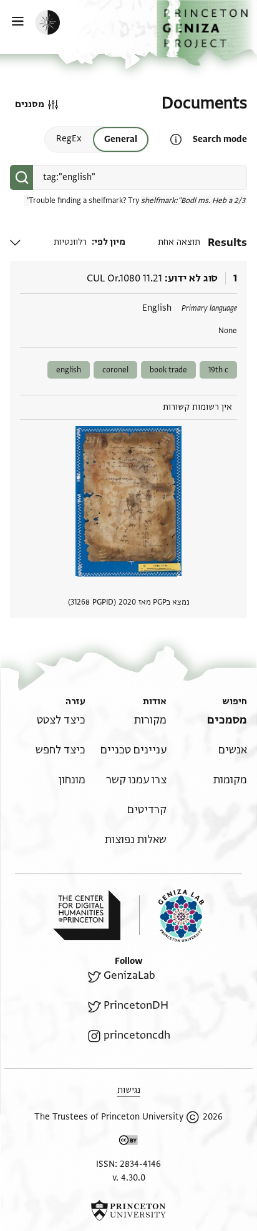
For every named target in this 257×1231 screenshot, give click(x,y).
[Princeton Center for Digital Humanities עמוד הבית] (86, 915)
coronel (115, 370)
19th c (218, 370)
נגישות (128, 1090)
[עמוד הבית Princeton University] (128, 1210)
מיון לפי (109, 242)
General (120, 139)
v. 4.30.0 (128, 1178)
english (68, 370)
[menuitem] (227, 720)
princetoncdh (137, 1035)
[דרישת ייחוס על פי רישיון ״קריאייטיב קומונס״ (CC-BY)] (128, 1142)
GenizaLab (129, 975)
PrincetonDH (136, 1005)
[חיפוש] (21, 177)
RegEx (69, 138)
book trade (168, 370)
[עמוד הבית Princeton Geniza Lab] (171, 915)
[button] (207, 33)
